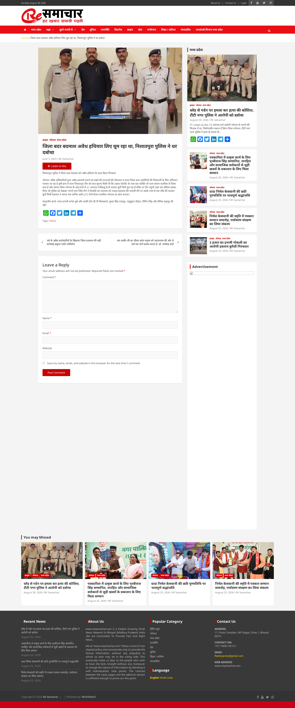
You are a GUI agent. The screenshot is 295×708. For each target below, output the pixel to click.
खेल (140, 29)
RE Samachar (66, 158)
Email (47, 333)
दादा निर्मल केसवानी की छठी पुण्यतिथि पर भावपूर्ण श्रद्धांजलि (229, 193)
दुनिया (93, 29)
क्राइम (130, 29)
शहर (48, 29)
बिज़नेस (118, 29)
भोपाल (52, 139)
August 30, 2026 (199, 119)
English (154, 677)
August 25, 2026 (218, 200)
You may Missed (37, 537)
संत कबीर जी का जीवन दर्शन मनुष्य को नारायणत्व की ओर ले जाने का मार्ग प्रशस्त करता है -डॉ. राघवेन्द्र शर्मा (145, 242)
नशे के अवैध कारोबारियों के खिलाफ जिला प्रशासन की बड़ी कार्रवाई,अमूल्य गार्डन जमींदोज (74, 242)
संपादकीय (186, 29)
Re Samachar (50, 696)
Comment (49, 277)
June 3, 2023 (50, 158)
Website (47, 348)
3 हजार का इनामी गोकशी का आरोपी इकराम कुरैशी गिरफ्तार (229, 244)
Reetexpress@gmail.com (229, 655)
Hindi (163, 677)
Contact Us (230, 2)
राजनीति (105, 29)
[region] (222, 399)
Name (47, 318)
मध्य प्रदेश (36, 29)
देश (83, 29)
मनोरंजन (151, 29)
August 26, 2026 (218, 177)
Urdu (170, 677)
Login (244, 2)
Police (52, 220)
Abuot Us (215, 2)
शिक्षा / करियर (168, 29)
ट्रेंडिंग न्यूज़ (155, 629)
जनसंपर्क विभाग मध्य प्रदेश (209, 29)
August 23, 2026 (218, 228)
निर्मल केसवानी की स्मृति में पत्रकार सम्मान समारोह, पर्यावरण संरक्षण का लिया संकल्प (231, 220)
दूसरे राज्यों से (66, 29)
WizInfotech (89, 696)
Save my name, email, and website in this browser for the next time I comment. (94, 363)
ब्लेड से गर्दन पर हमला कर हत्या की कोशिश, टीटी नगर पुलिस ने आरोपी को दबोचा (222, 113)
